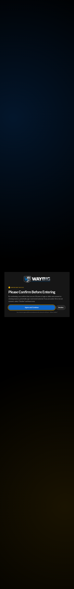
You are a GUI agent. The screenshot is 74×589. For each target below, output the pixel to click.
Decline (60, 307)
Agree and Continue (32, 307)
